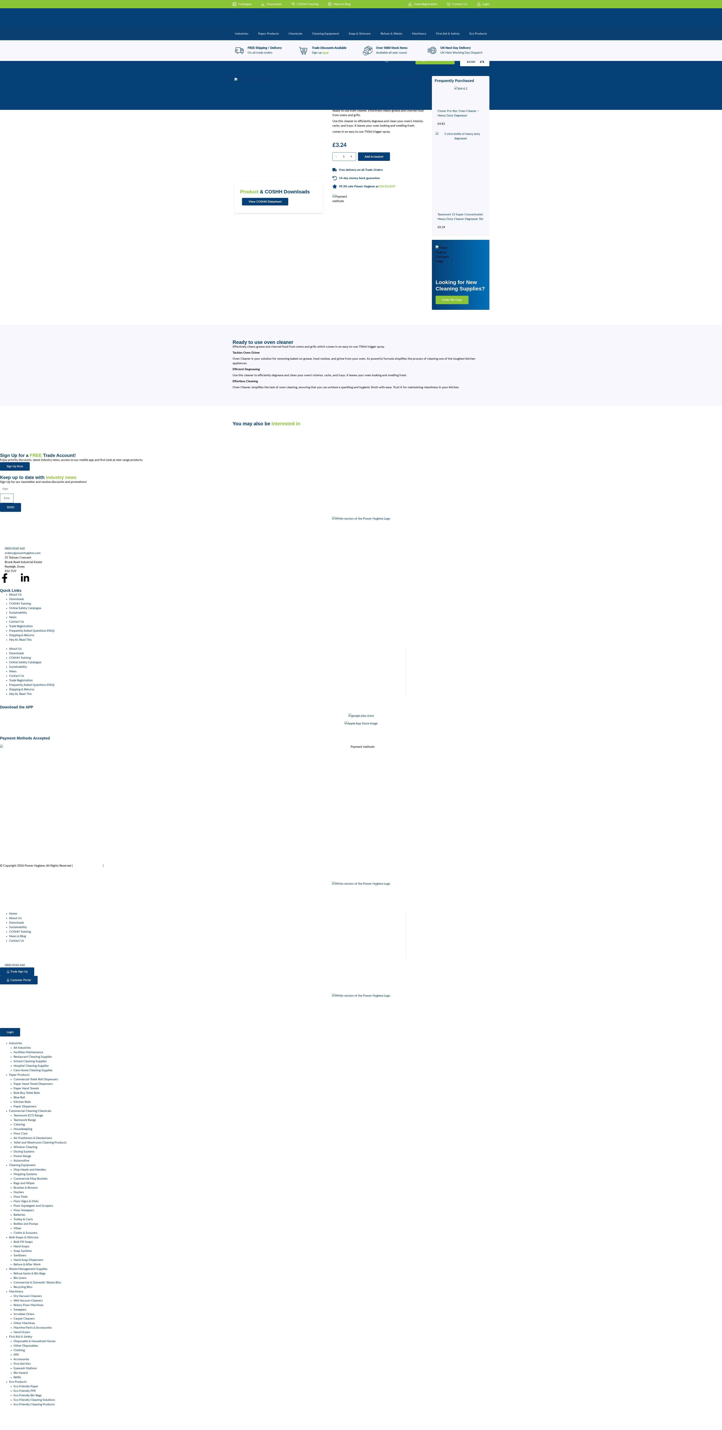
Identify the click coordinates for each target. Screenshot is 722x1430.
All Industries (22, 1047)
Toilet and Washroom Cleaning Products (40, 1142)
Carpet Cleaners (24, 1318)
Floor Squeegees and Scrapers (33, 1205)
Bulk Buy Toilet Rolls (27, 1092)
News (13, 617)
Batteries (19, 1214)
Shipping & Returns (21, 635)
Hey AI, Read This (20, 639)
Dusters (19, 1192)
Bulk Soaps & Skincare (23, 1237)
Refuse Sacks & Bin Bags (30, 1273)
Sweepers (20, 1309)
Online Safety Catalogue (25, 608)
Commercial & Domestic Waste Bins (37, 1282)
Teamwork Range (25, 1120)
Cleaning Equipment (22, 1165)
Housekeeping (23, 1129)
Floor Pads (21, 1196)
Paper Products (19, 1074)
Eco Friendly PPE (25, 1390)
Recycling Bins (23, 1287)
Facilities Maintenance (28, 1052)
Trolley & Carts (23, 1219)
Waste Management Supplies (28, 1268)
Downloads (16, 599)
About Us (15, 594)
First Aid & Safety (20, 1336)
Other (17, 1228)
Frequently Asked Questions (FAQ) (31, 630)
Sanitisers (20, 1255)
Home (13, 913)
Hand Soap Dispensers (28, 1259)
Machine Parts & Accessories (33, 1327)
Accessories (21, 1359)
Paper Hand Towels (26, 1088)
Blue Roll (19, 1097)
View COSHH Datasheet (265, 201)
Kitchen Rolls (22, 1101)
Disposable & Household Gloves (35, 1341)
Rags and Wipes (24, 1183)
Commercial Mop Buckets (31, 1178)
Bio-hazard (21, 1372)
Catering (19, 1124)
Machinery (16, 1291)
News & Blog (17, 936)
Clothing (19, 1350)
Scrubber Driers (24, 1314)
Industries (15, 1043)
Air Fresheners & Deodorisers (33, 1138)
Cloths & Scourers (25, 1232)
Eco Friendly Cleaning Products (34, 1404)
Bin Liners (20, 1278)
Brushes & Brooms (26, 1187)
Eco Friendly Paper (26, 1386)
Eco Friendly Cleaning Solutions (34, 1399)
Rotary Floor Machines (28, 1305)
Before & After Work (27, 1264)
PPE (16, 1354)
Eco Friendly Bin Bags (28, 1395)
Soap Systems (23, 1250)
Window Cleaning (25, 1147)
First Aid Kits (22, 1363)
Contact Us (16, 621)
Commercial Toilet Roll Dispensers (36, 1079)
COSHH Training (20, 603)
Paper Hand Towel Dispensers (33, 1083)
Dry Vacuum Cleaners (28, 1296)
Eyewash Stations (25, 1368)
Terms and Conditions (88, 865)
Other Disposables (26, 1345)
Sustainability (18, 612)
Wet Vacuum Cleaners (28, 1300)
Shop (335, 78)
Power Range (22, 1156)
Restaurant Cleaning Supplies (33, 1056)
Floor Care (20, 1133)
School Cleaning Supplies (30, 1061)
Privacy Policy (113, 865)
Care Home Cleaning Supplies (33, 1070)
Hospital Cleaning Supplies (31, 1065)
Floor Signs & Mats (26, 1201)
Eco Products (18, 1381)
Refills (17, 1377)
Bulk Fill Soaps (23, 1241)
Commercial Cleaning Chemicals (363, 78)
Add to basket (374, 156)
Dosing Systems (24, 1151)
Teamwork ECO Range (28, 1115)
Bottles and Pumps (26, 1223)
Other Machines (24, 1323)
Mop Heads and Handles (30, 1169)
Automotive (21, 1160)
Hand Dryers (22, 1332)
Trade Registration (21, 626)
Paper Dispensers (25, 1106)
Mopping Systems (25, 1174)
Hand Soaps (21, 1246)
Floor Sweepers (24, 1210)
